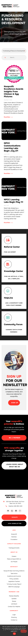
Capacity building (14, 543)
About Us (14, 552)
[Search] (5, 57)
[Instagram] (20, 510)
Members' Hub (14, 591)
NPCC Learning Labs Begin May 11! (13, 200)
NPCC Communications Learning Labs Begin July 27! (12, 147)
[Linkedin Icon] (12, 510)
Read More (7, 117)
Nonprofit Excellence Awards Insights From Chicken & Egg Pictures (13, 91)
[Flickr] (16, 510)
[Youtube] (8, 510)
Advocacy (14, 566)
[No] (23, 631)
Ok (14, 633)
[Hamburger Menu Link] (25, 6)
